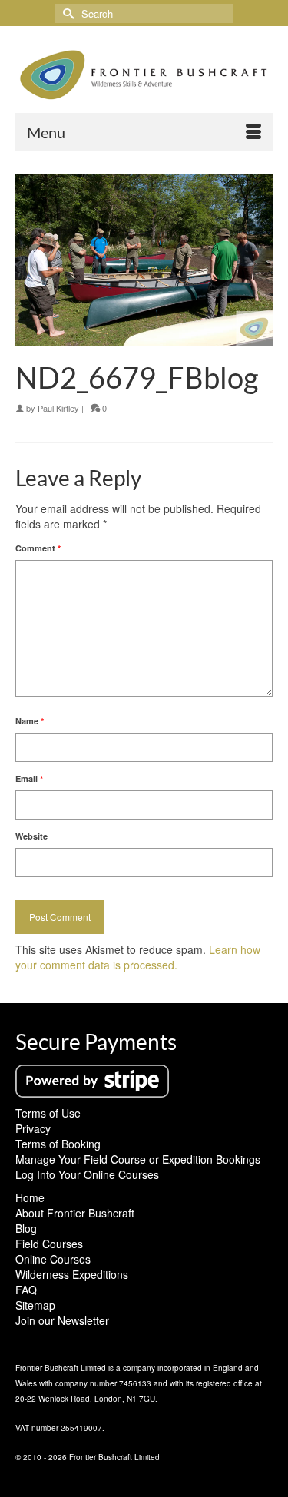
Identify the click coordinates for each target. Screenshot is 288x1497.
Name (29, 721)
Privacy (33, 1128)
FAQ (26, 1289)
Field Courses (49, 1243)
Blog (26, 1228)
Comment (38, 548)
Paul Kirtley (58, 408)
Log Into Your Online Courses (87, 1174)
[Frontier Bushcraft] (144, 74)
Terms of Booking (58, 1143)
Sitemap (35, 1305)
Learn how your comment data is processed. (137, 957)
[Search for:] (144, 13)
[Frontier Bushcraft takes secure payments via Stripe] (92, 1079)
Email (29, 778)
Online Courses (53, 1259)
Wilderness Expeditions (71, 1274)
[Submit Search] (66, 13)
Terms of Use (48, 1113)
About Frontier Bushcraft (74, 1212)
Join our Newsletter (62, 1320)
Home (30, 1197)
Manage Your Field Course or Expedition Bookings (137, 1159)
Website (31, 836)
